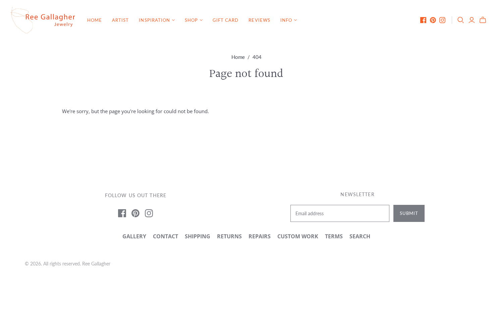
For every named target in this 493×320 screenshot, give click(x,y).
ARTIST (120, 20)
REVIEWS (259, 20)
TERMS (334, 236)
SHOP (191, 20)
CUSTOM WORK (297, 236)
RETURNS (229, 236)
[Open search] (460, 20)
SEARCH (359, 236)
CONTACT (165, 236)
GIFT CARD (225, 20)
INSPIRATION (154, 20)
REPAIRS (260, 236)
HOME (94, 20)
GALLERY (134, 236)
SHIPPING (197, 236)
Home (238, 57)
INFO (286, 20)
